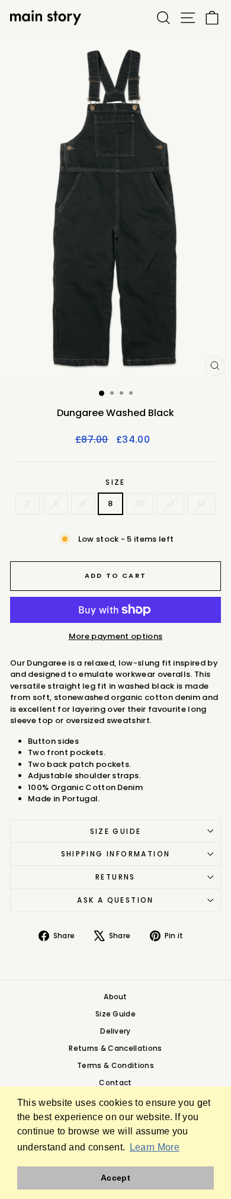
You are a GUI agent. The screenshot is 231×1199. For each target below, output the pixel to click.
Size (115, 482)
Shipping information (116, 854)
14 (201, 503)
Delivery (115, 1031)
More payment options (116, 636)
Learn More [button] (154, 1147)
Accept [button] (115, 1177)
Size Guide (116, 831)
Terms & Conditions (115, 1065)
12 (170, 503)
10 (140, 503)
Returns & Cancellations (115, 1048)
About (115, 997)
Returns (115, 877)
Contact (115, 1082)
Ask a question (115, 900)
